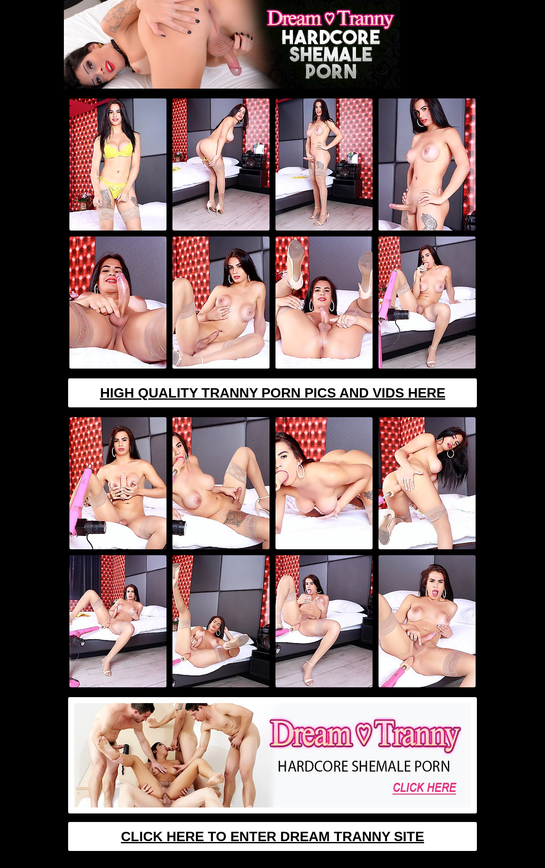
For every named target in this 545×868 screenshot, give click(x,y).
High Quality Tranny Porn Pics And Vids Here (272, 393)
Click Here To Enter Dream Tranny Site (272, 836)
